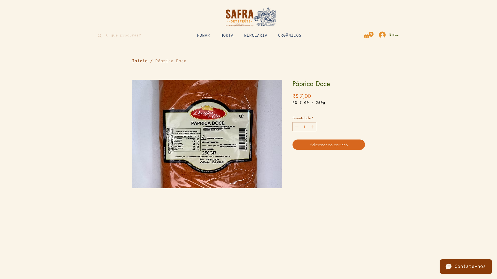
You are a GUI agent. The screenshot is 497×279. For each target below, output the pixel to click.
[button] (369, 35)
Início (140, 61)
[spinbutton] (304, 126)
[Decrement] (296, 126)
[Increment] (313, 126)
